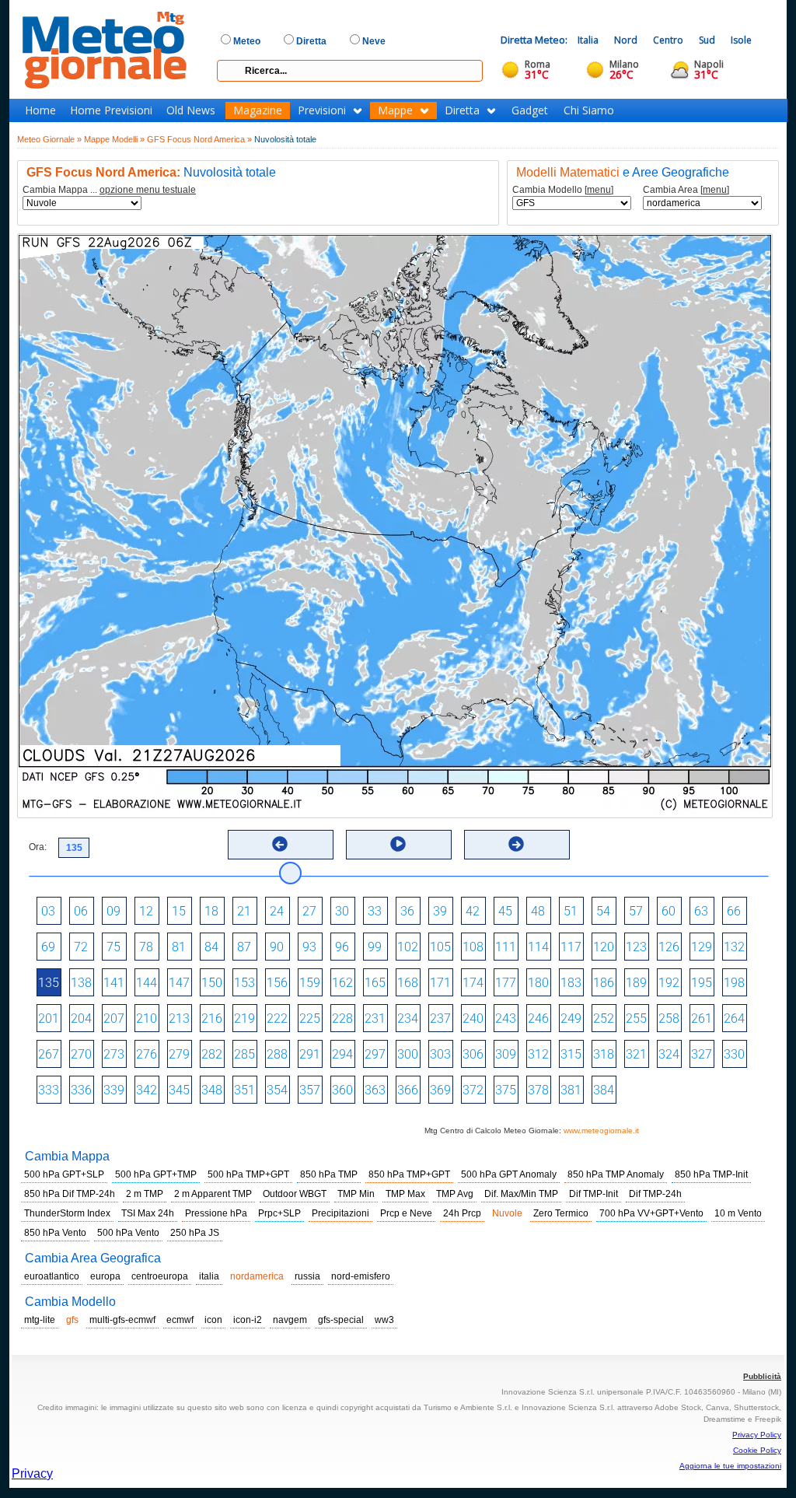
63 (701, 911)
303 (440, 1054)
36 (407, 911)
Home (40, 110)
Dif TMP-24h (655, 1193)
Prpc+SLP (279, 1213)
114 (538, 947)
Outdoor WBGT (294, 1193)
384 (603, 1090)
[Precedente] (280, 844)
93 (309, 947)
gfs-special (341, 1319)
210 (146, 1018)
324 (668, 1054)
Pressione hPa (216, 1213)
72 (81, 947)
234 (407, 1018)
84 (211, 947)
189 (636, 982)
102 (407, 947)
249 (570, 1018)
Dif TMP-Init (593, 1193)
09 (113, 911)
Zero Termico (560, 1213)
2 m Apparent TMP (213, 1193)
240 (473, 1018)
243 (505, 1018)
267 (48, 1054)
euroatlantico (51, 1276)
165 (375, 982)
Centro (668, 40)
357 (309, 1090)
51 (571, 911)
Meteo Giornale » (49, 139)
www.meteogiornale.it (601, 1130)
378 (538, 1090)
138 (81, 982)
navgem (290, 1319)
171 (440, 982)
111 (505, 947)
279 (179, 1054)
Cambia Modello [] (562, 190)
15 (179, 911)
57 (636, 911)
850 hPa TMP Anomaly (615, 1174)
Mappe (395, 110)
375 (505, 1090)
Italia (588, 40)
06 (81, 911)
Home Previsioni (111, 110)
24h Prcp (462, 1213)
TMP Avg (454, 1193)
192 (668, 982)
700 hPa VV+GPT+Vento (651, 1213)
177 (505, 982)
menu (599, 189)
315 (570, 1054)
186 (603, 982)
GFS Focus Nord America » (199, 139)
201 (48, 1018)
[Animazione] (398, 844)
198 (734, 982)
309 (505, 1054)
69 (48, 947)
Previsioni (322, 110)
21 (244, 911)
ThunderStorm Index (67, 1213)
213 (179, 1018)
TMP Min (356, 1193)
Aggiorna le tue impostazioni (730, 1465)
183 (570, 982)
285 (244, 1054)
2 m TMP (144, 1193)
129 (701, 947)
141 (113, 982)
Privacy (32, 1473)
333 (48, 1090)
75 (113, 947)
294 (342, 1054)
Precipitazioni (340, 1213)
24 (277, 911)
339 (113, 1090)
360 (342, 1090)
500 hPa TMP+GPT (248, 1174)
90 (277, 947)
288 (277, 1054)
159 (309, 982)
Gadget (529, 110)
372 (473, 1090)
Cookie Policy (757, 1450)
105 (440, 947)
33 (375, 911)
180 (538, 982)
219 (244, 1018)
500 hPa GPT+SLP (64, 1174)
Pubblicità (762, 1376)
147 (179, 982)
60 (669, 911)
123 (636, 947)
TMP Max (405, 1193)
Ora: (38, 847)
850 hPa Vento (55, 1232)
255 (636, 1018)
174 (473, 982)
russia (307, 1276)
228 (342, 1018)
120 (603, 947)
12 (146, 911)
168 (407, 982)
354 (277, 1090)
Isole (741, 40)
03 (48, 911)
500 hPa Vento (128, 1232)
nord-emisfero (360, 1276)
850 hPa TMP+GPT (409, 1174)
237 (440, 1018)
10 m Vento (738, 1213)
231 (375, 1018)
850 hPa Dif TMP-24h (69, 1193)
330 (734, 1054)
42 (473, 911)
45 (505, 911)
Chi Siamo (589, 110)
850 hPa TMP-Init (711, 1174)
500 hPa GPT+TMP (156, 1174)
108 (473, 947)
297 (375, 1054)
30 (342, 911)
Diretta (462, 110)
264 (734, 1018)
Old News (190, 110)
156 (277, 982)
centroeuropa (159, 1276)
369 (440, 1090)
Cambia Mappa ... (109, 190)
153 (244, 982)
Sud (707, 40)
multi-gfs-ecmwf (122, 1319)
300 (407, 1054)
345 (179, 1090)
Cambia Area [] (686, 190)
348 (211, 1090)
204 (81, 1018)
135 (48, 982)
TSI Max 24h (147, 1213)
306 (473, 1054)
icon (213, 1319)
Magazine (257, 110)
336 (81, 1090)
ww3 (384, 1319)
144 (146, 982)
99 (375, 947)
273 (113, 1054)
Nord (625, 40)
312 (538, 1054)
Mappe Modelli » (114, 139)
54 (603, 911)
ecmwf (180, 1319)
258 (668, 1018)
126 (668, 947)
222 (277, 1018)
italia (209, 1276)
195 (701, 982)
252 (603, 1018)
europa (105, 1276)
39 (440, 911)
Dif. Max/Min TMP (521, 1193)
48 (538, 911)
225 (309, 1018)
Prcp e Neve (406, 1213)
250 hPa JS (194, 1232)
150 (211, 982)
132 (734, 947)
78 (146, 947)
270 (81, 1054)
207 (113, 1018)
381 (570, 1090)
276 (146, 1054)
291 (309, 1054)
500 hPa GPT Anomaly (509, 1174)
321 (636, 1054)
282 (211, 1054)
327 (701, 1054)
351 (244, 1090)
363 (375, 1090)
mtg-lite (39, 1319)
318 (603, 1054)
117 (570, 947)
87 (244, 947)
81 (179, 947)
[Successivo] (516, 844)
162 (342, 982)
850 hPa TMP (329, 1174)
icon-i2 (247, 1319)
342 (146, 1090)
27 (309, 911)
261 (701, 1018)
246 (538, 1018)
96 (342, 947)
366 (407, 1090)
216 (211, 1018)
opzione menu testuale (148, 189)
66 (734, 911)
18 (211, 911)
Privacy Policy (756, 1434)
